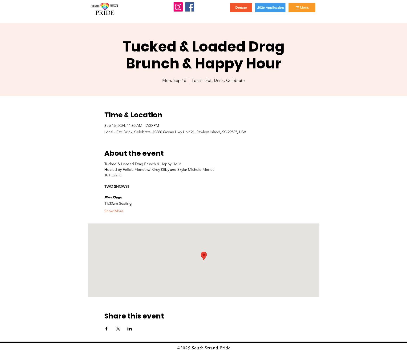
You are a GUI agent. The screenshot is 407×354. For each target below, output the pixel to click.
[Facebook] (189, 7)
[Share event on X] (118, 328)
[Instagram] (178, 7)
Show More (113, 211)
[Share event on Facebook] (106, 328)
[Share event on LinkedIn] (129, 328)
